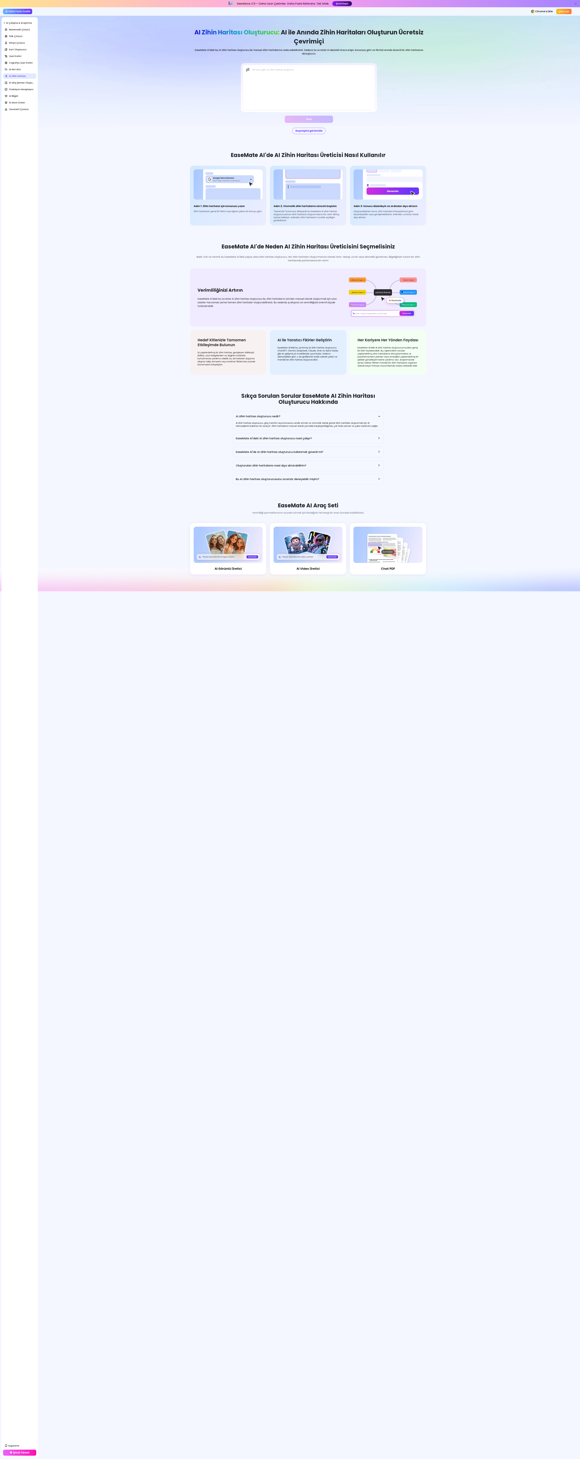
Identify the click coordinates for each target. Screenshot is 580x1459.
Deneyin (332, 3)
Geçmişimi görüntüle (308, 131)
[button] (308, 416)
